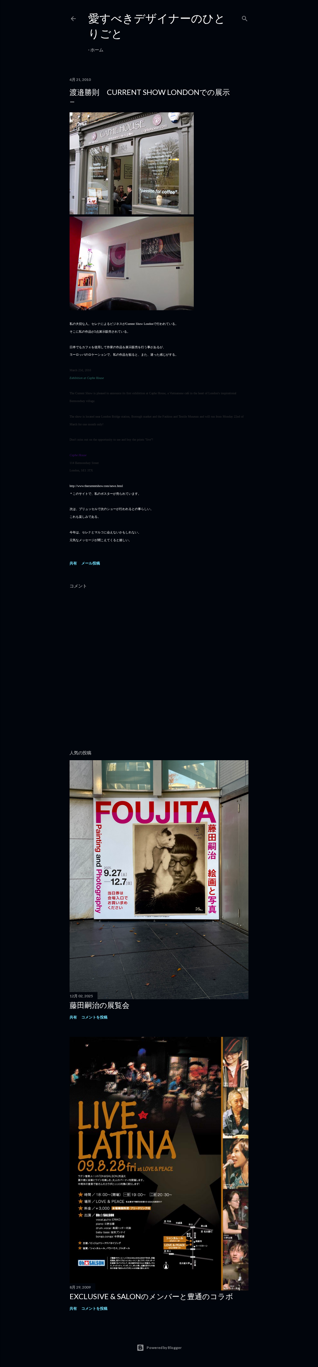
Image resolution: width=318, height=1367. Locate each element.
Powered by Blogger (164, 1347)
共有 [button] (73, 563)
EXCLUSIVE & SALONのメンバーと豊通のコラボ (151, 1296)
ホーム (96, 49)
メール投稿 (90, 563)
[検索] (244, 17)
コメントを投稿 (94, 1017)
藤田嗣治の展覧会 (99, 1004)
